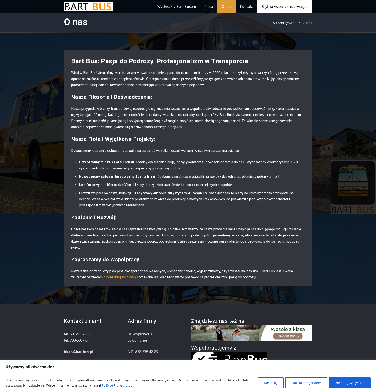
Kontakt (246, 6)
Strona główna (285, 22)
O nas (226, 6)
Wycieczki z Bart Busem (176, 6)
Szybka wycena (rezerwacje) (285, 6)
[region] (188, 376)
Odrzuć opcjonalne (306, 383)
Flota (209, 6)
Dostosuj (270, 383)
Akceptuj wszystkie (349, 383)
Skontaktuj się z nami (120, 277)
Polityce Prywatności (116, 385)
